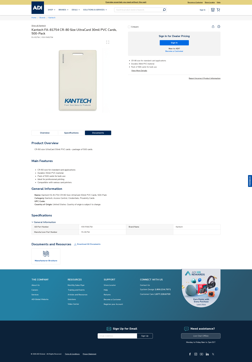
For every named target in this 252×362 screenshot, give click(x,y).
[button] (250, 181)
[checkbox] (129, 27)
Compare (135, 27)
